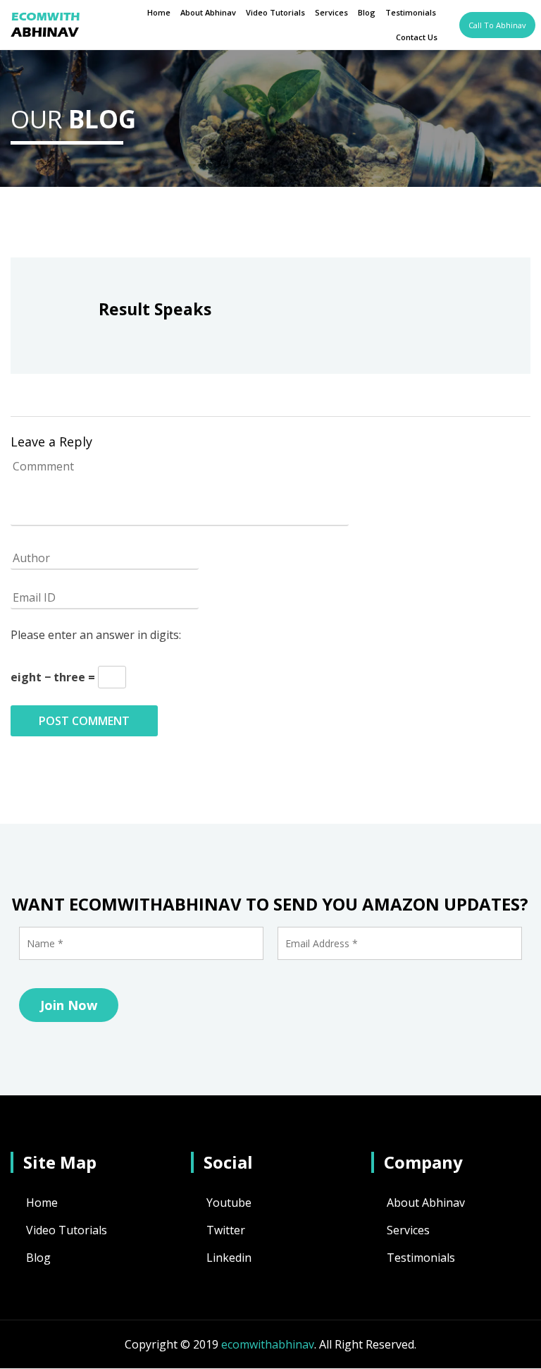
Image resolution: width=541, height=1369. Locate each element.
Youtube (228, 1202)
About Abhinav (208, 12)
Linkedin (228, 1257)
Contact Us (416, 37)
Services (331, 12)
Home (158, 12)
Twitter (225, 1230)
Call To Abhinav (497, 25)
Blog (366, 12)
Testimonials (410, 12)
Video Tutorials (275, 12)
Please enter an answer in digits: (96, 635)
